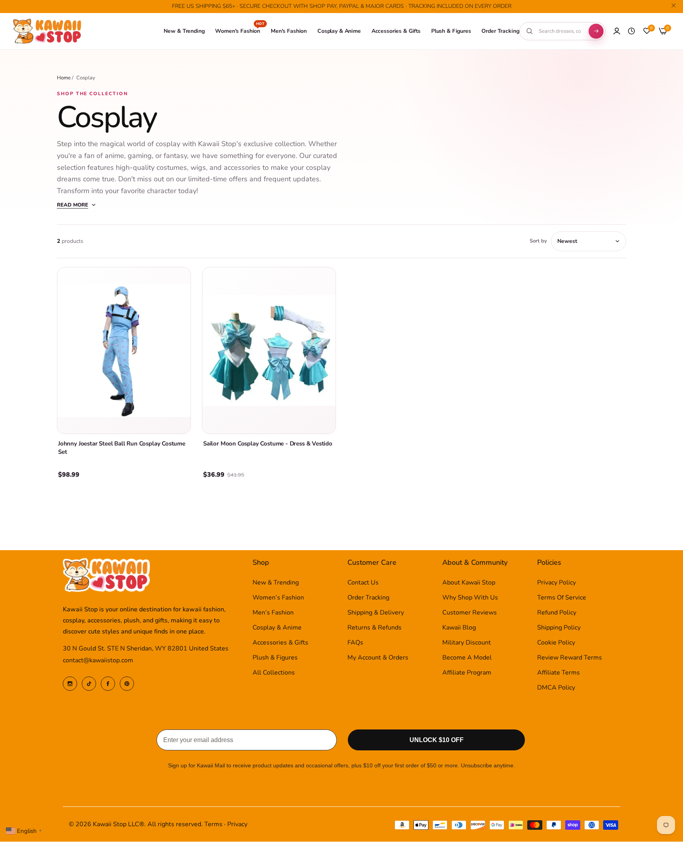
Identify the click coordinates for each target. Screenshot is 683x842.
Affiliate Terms (558, 673)
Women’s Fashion (278, 598)
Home (64, 77)
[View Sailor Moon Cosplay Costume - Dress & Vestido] (269, 350)
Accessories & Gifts (280, 643)
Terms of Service (561, 598)
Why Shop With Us (470, 598)
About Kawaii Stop (468, 583)
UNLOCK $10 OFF (436, 740)
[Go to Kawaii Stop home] (47, 31)
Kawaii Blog (459, 628)
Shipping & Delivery (375, 613)
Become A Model (467, 658)
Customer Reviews (469, 613)
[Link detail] (70, 684)
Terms (213, 824)
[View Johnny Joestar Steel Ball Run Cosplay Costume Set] (124, 350)
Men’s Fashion (273, 613)
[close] (673, 6)
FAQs (355, 643)
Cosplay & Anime (277, 628)
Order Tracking (368, 598)
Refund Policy (556, 613)
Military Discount (466, 643)
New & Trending (276, 583)
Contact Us (363, 583)
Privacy (237, 824)
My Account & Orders (377, 658)
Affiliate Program (466, 673)
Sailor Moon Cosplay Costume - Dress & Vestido (267, 443)
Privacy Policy (556, 583)
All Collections (274, 673)
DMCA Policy (556, 688)
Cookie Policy (556, 643)
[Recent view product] (631, 31)
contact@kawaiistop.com (98, 660)
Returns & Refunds (374, 628)
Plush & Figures (275, 658)
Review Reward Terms (569, 658)
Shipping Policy (559, 628)
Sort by (538, 240)
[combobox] (560, 31)
